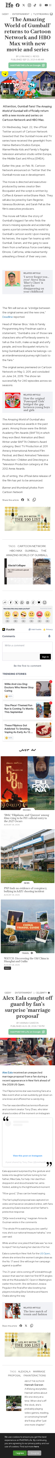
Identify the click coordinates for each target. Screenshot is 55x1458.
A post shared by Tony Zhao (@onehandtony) (28, 1162)
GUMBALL (31, 550)
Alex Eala (7, 1072)
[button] (50, 5)
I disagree (34, 1453)
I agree (20, 1453)
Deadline (7, 317)
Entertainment (20, 14)
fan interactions (35, 1375)
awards (30, 424)
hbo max (16, 550)
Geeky (5, 14)
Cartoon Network (32, 546)
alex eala (24, 1371)
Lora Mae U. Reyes (29, 56)
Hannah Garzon (29, 1023)
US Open (45, 1253)
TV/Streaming (41, 14)
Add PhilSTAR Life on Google (25, 65)
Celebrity (41, 992)
